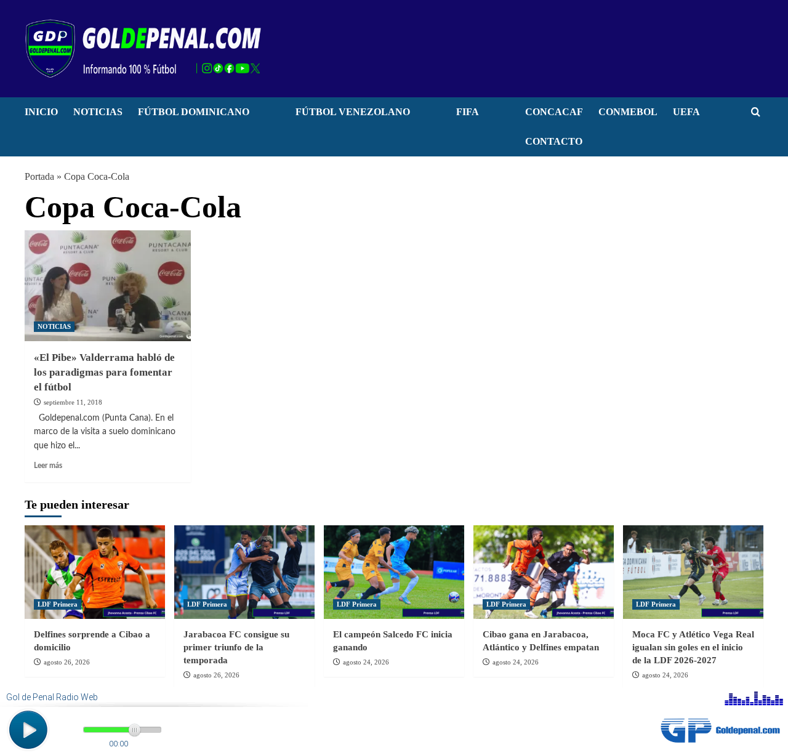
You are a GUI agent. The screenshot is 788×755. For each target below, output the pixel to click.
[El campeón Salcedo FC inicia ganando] (394, 572)
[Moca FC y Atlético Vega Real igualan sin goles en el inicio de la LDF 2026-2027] (693, 572)
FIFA (467, 112)
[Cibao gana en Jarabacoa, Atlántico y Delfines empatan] (543, 572)
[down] (264, 115)
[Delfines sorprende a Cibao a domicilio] (95, 572)
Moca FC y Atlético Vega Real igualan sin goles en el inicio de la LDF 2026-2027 (693, 647)
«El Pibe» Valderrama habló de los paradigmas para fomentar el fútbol (104, 372)
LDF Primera (58, 604)
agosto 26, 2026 (67, 662)
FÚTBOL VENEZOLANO (353, 112)
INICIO (41, 112)
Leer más (48, 465)
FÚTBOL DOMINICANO (193, 112)
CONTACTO (553, 141)
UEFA (686, 112)
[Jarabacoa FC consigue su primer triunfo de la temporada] (244, 572)
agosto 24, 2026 (366, 662)
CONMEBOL (627, 112)
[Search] (755, 112)
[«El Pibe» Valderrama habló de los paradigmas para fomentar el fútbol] (108, 285)
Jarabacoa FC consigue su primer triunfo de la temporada (236, 647)
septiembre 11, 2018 (73, 402)
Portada (39, 176)
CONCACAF (554, 112)
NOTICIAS (98, 112)
